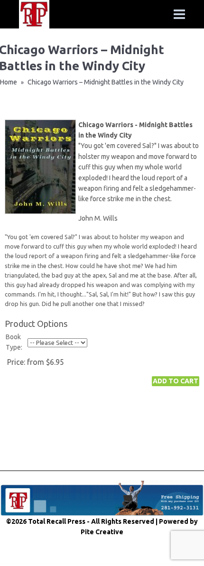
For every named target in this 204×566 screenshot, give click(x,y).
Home (8, 82)
